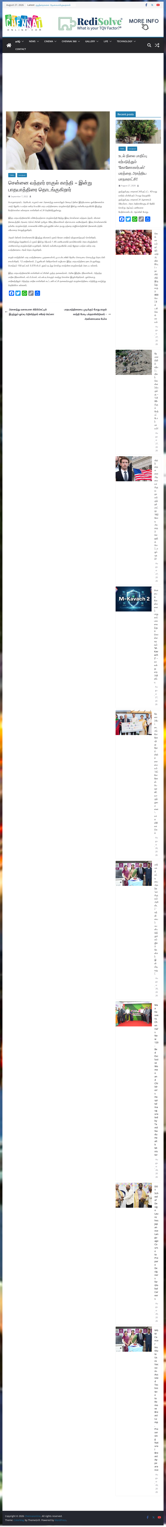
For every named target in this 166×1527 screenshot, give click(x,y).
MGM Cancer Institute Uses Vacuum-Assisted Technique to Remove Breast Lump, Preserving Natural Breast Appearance (156, 1400)
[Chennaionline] (9, 45)
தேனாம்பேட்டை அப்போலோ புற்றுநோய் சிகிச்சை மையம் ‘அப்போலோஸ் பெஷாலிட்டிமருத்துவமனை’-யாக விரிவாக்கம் (156, 773)
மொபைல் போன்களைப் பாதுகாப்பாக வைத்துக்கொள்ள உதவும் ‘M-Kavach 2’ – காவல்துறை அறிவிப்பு (156, 636)
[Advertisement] (82, 87)
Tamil (12, 175)
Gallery (90, 41)
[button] (22, 41)
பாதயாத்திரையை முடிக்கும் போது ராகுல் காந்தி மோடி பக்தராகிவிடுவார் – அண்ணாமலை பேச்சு (85, 314)
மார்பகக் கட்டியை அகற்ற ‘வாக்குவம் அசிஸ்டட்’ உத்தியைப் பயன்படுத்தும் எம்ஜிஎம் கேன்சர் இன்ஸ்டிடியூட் (156, 919)
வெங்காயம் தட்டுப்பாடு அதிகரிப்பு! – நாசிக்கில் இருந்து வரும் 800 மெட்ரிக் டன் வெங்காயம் (156, 277)
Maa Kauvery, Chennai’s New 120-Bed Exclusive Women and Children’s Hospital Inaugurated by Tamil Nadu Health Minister (156, 1079)
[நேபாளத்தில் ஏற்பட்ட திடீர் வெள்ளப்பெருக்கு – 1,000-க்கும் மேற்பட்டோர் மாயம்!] (134, 402)
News (32, 41)
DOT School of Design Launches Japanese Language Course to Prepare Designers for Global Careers (156, 1242)
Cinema (48, 41)
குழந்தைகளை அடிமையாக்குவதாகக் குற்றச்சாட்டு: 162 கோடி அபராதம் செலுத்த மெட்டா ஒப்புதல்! (156, 509)
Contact (20, 49)
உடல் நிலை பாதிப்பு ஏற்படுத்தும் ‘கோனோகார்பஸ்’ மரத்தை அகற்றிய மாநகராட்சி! (133, 167)
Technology (124, 41)
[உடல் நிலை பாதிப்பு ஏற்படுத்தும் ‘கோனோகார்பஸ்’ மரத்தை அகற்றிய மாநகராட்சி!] (138, 132)
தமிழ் (17, 41)
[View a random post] (157, 45)
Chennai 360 (69, 41)
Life (106, 41)
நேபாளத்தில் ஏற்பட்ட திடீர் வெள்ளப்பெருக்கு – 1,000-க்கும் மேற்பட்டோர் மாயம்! (51, 5)
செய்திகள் (22, 175)
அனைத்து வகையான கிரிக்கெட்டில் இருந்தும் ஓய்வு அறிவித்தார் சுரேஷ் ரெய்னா (31, 312)
